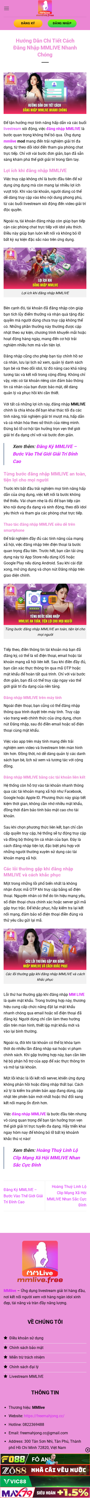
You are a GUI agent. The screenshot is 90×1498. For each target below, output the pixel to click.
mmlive (10, 141)
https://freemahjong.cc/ (44, 1416)
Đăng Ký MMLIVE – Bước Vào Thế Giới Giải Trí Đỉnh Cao (45, 454)
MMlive (10, 1290)
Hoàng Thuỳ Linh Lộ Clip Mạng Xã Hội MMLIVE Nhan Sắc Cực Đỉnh (46, 1158)
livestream (12, 128)
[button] (6, 8)
